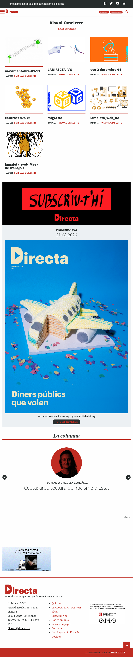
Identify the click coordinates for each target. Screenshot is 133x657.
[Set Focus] (126, 11)
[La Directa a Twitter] (111, 4)
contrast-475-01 (18, 118)
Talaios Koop (105, 652)
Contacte (57, 628)
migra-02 (55, 118)
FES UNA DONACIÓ (116, 12)
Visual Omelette (26, 75)
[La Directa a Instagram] (124, 4)
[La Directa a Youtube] (118, 4)
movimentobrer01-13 (22, 71)
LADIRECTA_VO (60, 69)
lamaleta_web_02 (104, 118)
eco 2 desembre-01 (105, 69)
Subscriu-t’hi (59, 616)
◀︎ (5, 477)
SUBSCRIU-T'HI (104, 12)
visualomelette (68, 28)
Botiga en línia (60, 620)
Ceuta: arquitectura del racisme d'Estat (66, 487)
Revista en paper (61, 624)
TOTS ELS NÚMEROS (66, 421)
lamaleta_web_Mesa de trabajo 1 (21, 166)
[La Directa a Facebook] (105, 4)
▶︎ (129, 477)
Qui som (56, 603)
